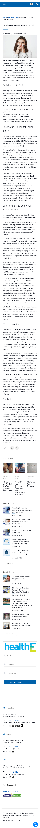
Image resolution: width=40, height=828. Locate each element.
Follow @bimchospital (11, 791)
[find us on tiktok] (22, 726)
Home (5, 17)
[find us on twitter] (16, 725)
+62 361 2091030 (14, 772)
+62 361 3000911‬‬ (14, 720)
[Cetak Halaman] (17, 448)
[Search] (31, 4)
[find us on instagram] (13, 725)
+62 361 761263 (14, 747)
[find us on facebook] (10, 725)
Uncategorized (13, 17)
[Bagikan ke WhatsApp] (12, 448)
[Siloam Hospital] (20, 796)
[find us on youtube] (18, 726)
